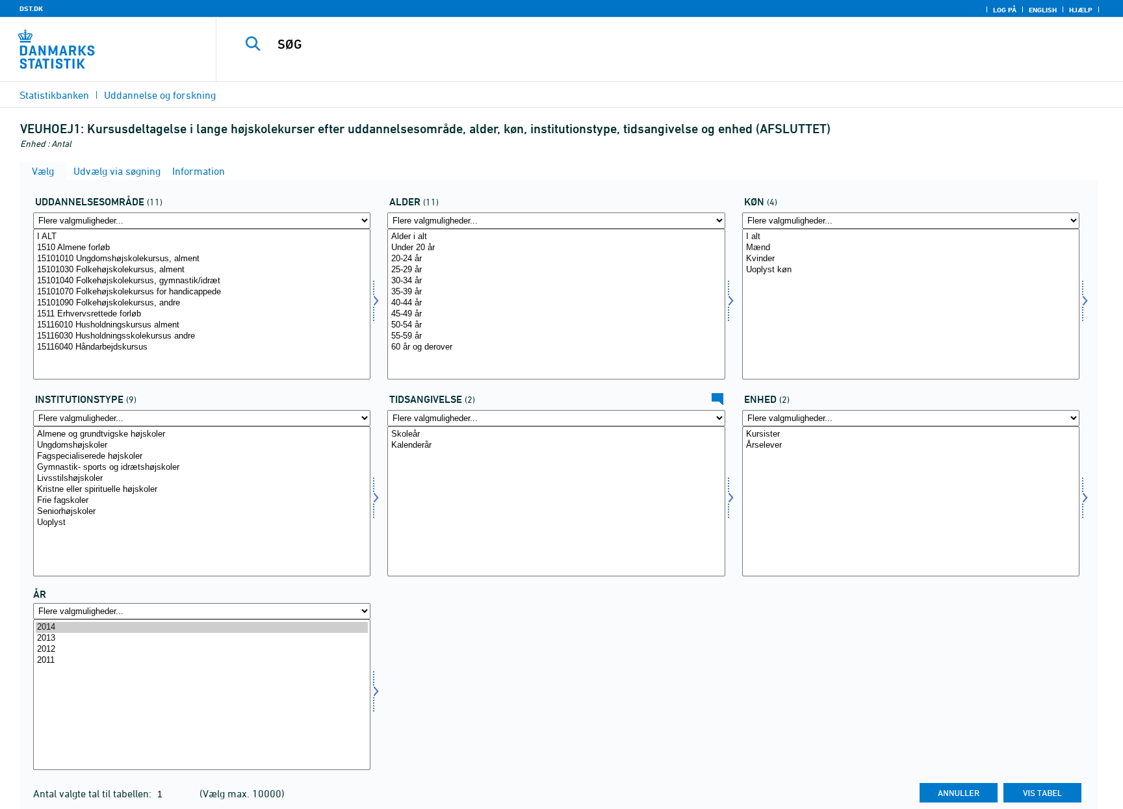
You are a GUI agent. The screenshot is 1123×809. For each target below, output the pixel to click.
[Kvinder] (911, 258)
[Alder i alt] (556, 236)
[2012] (202, 649)
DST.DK (31, 8)
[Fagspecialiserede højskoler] (202, 456)
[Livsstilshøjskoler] (202, 478)
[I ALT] (202, 236)
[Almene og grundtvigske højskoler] (202, 434)
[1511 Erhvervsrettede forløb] (202, 314)
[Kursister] (911, 434)
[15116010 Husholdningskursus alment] (202, 325)
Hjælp (1080, 9)
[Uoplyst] (202, 522)
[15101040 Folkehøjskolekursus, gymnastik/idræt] (202, 281)
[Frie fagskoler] (202, 500)
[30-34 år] (556, 281)
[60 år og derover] (556, 347)
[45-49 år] (556, 314)
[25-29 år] (556, 270)
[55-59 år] (556, 336)
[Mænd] (911, 247)
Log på (1004, 9)
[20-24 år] (556, 258)
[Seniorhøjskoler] (202, 511)
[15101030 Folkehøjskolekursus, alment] (202, 270)
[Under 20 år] (556, 247)
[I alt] (911, 236)
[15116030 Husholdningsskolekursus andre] (202, 336)
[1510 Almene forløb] (202, 247)
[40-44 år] (556, 303)
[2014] (202, 627)
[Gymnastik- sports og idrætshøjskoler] (202, 467)
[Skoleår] (556, 434)
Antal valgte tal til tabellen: (93, 793)
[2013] (202, 638)
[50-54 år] (556, 325)
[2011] (202, 660)
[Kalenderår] (556, 445)
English (1043, 9)
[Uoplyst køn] (911, 270)
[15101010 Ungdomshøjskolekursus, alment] (202, 258)
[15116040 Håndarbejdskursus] (202, 347)
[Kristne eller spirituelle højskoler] (202, 489)
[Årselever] (911, 445)
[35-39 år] (556, 292)
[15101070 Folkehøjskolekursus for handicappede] (202, 292)
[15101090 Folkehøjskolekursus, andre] (202, 303)
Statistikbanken (54, 95)
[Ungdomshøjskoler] (202, 445)
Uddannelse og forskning (160, 95)
